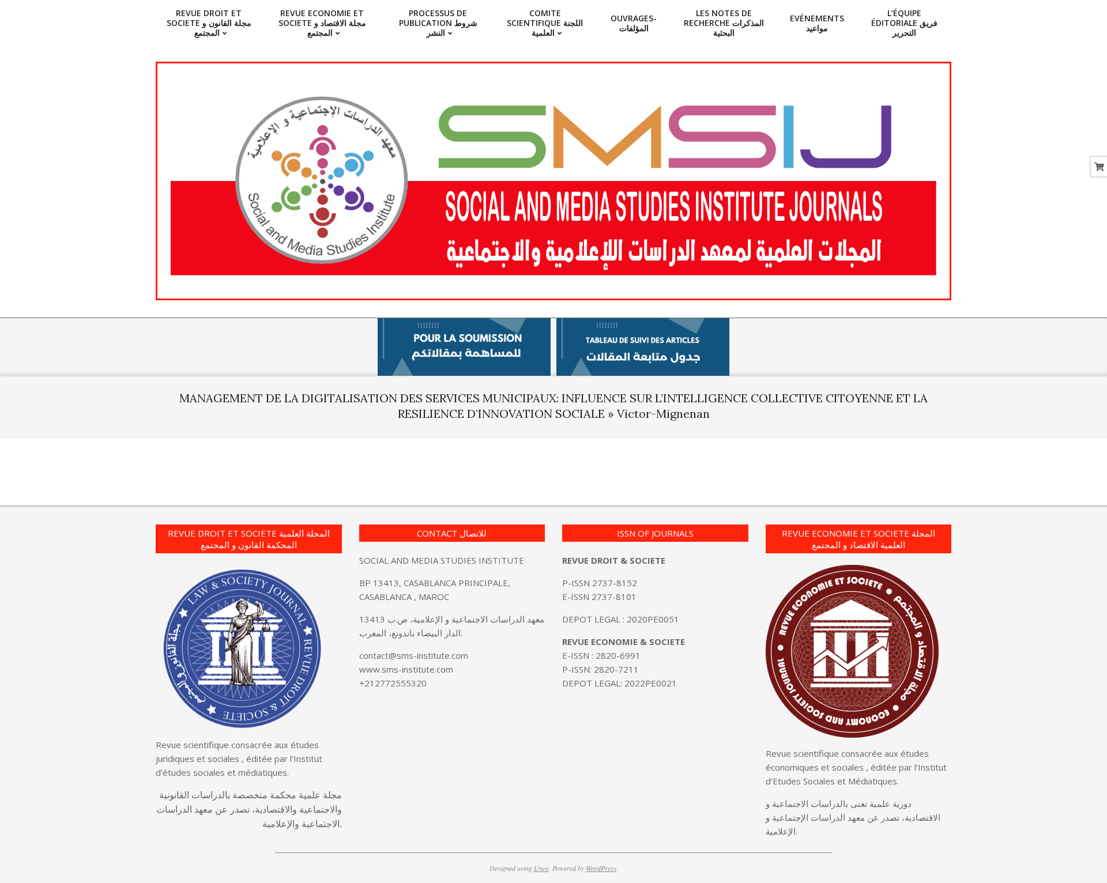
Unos (541, 868)
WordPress (601, 868)
